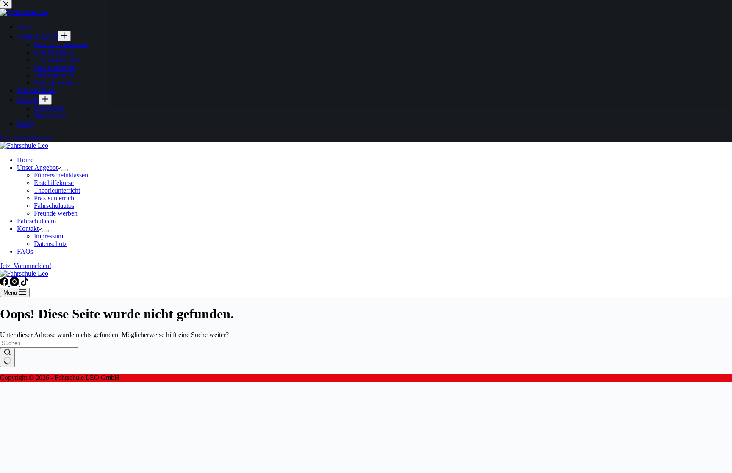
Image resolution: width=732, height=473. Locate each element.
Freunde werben (56, 213)
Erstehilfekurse (54, 182)
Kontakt (28, 228)
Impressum (48, 236)
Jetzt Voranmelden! (25, 265)
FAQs (25, 251)
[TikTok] (24, 283)
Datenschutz (50, 243)
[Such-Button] (7, 357)
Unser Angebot (37, 167)
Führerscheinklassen (61, 175)
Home (25, 159)
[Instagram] (15, 283)
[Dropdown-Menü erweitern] (64, 170)
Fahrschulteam (36, 220)
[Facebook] (5, 283)
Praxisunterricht (55, 198)
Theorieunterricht (57, 190)
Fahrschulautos (54, 205)
